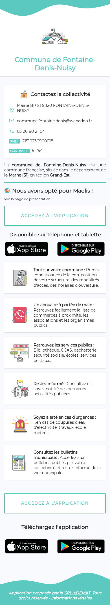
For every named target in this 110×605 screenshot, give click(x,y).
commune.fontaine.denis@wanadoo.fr (54, 120)
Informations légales (71, 597)
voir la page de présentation (27, 199)
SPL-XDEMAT (77, 592)
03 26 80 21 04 (31, 131)
